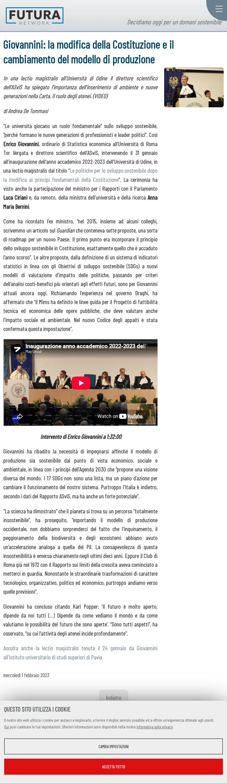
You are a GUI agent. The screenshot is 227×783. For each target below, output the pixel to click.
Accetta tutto (113, 766)
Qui (6, 726)
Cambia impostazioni (114, 746)
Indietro (114, 697)
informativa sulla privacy (154, 726)
